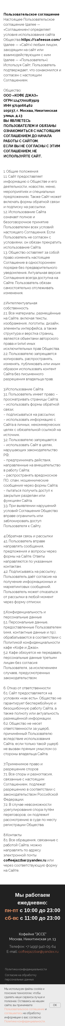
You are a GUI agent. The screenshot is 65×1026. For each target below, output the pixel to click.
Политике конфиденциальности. (24, 1021)
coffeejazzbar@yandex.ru (38, 951)
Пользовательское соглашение (24, 1009)
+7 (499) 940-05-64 (41, 946)
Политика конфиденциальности (26, 969)
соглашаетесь (13, 1013)
